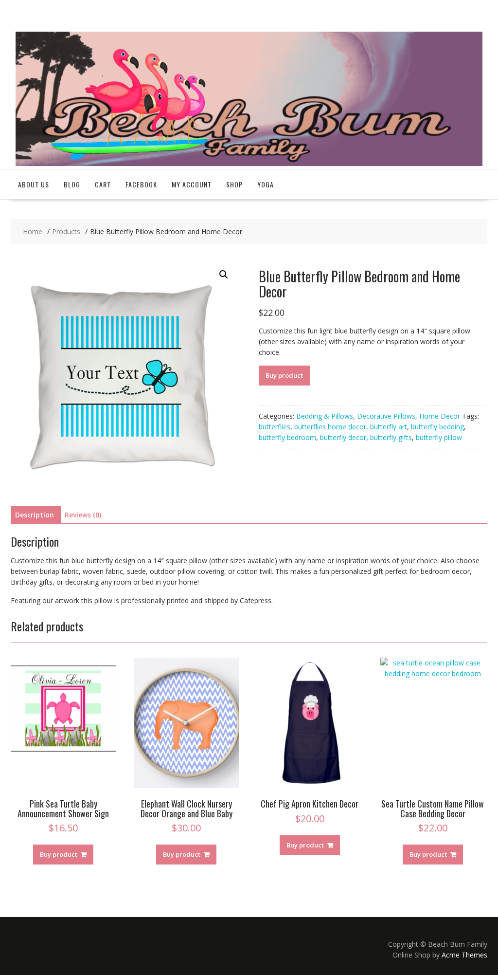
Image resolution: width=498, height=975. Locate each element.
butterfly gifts (391, 437)
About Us (33, 184)
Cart (103, 184)
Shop (234, 184)
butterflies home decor (330, 426)
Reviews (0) (83, 514)
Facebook (141, 184)
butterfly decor (343, 437)
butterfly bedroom (287, 437)
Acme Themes (464, 954)
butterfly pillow (439, 437)
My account (192, 184)
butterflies (274, 426)
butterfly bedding (437, 426)
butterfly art (388, 426)
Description (34, 514)
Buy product (284, 375)
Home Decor (439, 416)
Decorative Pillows (386, 416)
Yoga (265, 184)
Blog (72, 184)
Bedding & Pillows (324, 416)
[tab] (34, 515)
